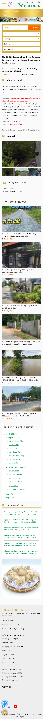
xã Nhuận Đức (15, 452)
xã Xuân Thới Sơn (16, 481)
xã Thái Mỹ (14, 463)
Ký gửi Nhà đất (8, 655)
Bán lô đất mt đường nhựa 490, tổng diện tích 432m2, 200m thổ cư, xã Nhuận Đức (21, 529)
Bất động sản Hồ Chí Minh (12, 647)
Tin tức (37, 15)
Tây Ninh (10, 498)
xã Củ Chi (13, 448)
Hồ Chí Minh (11, 434)
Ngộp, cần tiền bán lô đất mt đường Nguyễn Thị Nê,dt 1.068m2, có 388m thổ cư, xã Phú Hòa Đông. (20, 521)
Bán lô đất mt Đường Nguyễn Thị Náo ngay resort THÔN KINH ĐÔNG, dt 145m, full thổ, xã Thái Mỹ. (21, 536)
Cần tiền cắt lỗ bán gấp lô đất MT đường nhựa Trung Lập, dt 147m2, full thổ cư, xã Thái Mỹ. (21, 552)
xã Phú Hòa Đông (16, 456)
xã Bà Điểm (14, 471)
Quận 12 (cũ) (13, 486)
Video (38, 11)
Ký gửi (5, 15)
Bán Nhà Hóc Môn (9, 651)
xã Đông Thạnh (15, 474)
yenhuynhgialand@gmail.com (19, 629)
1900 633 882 (14, 625)
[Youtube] (15, 706)
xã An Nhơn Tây (16, 441)
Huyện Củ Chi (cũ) (15, 437)
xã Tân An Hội (15, 459)
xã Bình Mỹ (14, 445)
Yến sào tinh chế (8, 663)
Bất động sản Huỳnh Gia (12, 639)
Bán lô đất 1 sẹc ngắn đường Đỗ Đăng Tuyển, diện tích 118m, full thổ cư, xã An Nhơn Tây (20, 544)
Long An (9, 494)
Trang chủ (5, 11)
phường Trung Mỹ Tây (19, 489)
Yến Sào (16, 11)
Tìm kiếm (34, 27)
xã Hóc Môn (14, 478)
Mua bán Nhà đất (8, 659)
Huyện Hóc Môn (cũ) (17, 467)
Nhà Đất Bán (26, 11)
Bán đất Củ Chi (8, 643)
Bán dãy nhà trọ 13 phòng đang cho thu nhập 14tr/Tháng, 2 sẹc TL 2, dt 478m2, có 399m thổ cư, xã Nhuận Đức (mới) (21, 513)
